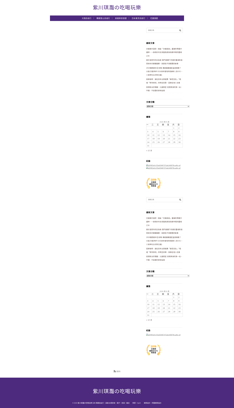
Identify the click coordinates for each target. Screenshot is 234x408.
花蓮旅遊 (154, 18)
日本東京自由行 (138, 18)
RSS (118, 371)
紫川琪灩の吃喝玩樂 (117, 7)
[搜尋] (180, 30)
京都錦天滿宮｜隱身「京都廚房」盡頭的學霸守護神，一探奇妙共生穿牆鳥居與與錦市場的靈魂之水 (164, 52)
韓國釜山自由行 (103, 18)
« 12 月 (149, 150)
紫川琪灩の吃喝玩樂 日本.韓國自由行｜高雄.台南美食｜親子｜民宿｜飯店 (104, 403)
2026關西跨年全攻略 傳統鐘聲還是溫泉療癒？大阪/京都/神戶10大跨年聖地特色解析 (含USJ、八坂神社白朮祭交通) (164, 71)
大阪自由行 (87, 18)
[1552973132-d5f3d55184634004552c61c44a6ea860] (153, 190)
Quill (139, 403)
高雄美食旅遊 (121, 18)
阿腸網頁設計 (156, 403)
